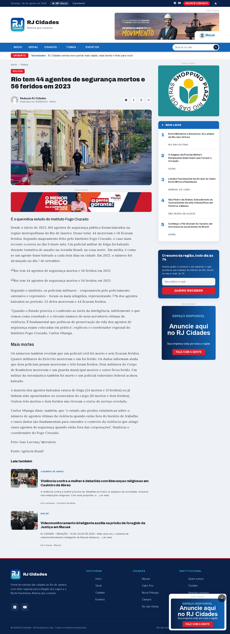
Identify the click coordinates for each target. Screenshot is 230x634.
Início (18, 47)
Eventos (92, 47)
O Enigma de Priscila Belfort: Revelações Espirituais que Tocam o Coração (189, 157)
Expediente (79, 3)
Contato (193, 585)
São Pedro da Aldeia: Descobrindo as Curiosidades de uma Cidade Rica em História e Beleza (190, 202)
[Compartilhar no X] (141, 100)
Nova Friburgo (150, 592)
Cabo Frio (147, 585)
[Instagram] (175, 3)
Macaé (146, 578)
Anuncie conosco (196, 3)
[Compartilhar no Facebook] (133, 100)
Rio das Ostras (150, 606)
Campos (146, 599)
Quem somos (196, 578)
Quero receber (188, 290)
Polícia (24, 64)
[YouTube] (179, 3)
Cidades (50, 47)
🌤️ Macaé (59, 3)
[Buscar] (215, 47)
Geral (33, 47)
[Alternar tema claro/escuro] (215, 3)
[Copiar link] (149, 100)
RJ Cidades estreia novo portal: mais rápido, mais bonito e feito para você (90, 55)
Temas (71, 47)
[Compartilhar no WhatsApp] (126, 100)
